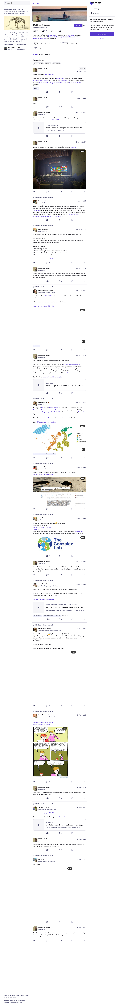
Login (102, 38)
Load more (59, 946)
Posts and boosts (38, 60)
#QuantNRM (56, 63)
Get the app (16, 1000)
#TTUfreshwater (38, 63)
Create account (102, 34)
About (13, 995)
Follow (78, 25)
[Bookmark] (72, 92)
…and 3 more (60, 454)
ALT (83, 187)
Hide (82, 151)
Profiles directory (20, 995)
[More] (85, 92)
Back (37, 3)
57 (43, 32)
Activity (35, 54)
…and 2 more (65, 615)
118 (34, 32)
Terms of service (12, 997)
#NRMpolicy (48, 63)
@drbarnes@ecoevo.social (40, 27)
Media (41, 54)
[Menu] (84, 25)
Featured (47, 54)
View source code (14, 1002)
